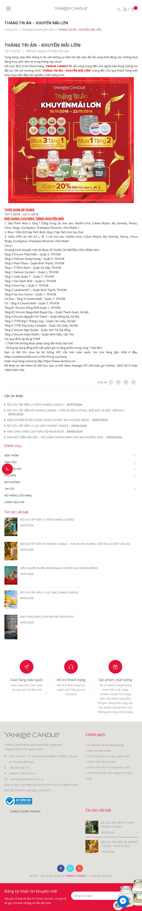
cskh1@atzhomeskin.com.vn (26, 779)
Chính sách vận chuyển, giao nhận (108, 756)
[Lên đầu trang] (137, 901)
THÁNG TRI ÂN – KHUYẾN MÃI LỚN (42, 45)
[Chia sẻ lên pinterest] (126, 382)
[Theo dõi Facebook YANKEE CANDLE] (61, 868)
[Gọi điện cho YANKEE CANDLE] (79, 868)
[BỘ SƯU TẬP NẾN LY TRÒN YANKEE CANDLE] (91, 827)
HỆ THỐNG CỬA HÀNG (18, 495)
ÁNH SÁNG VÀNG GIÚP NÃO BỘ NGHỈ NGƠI (35, 431)
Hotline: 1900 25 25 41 (23, 773)
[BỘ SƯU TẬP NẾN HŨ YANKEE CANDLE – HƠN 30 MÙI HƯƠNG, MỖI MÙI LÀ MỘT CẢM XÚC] (91, 846)
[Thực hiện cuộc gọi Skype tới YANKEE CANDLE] (70, 868)
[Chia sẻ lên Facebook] (111, 382)
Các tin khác (13, 396)
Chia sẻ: (102, 382)
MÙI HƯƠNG (12, 482)
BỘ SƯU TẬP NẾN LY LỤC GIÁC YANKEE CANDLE (37, 426)
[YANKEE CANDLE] (32, 735)
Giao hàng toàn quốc (26, 680)
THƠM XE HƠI (12, 469)
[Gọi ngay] (7, 469)
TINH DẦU (10, 462)
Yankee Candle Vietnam (25, 811)
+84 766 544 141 (19, 767)
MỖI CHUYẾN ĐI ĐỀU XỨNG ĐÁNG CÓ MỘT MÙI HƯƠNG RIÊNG (48, 420)
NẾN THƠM (11, 455)
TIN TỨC (9, 489)
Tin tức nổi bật (16, 512)
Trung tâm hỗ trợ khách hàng (105, 745)
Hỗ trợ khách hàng (71, 680)
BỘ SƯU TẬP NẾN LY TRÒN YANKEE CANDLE (35, 404)
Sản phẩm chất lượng (115, 680)
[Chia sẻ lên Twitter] (118, 382)
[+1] (133, 382)
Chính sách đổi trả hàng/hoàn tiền (108, 767)
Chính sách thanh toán (101, 761)
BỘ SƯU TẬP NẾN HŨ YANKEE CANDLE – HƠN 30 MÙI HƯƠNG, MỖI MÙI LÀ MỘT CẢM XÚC (65, 410)
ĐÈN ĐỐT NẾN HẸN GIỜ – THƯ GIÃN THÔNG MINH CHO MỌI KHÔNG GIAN (55, 437)
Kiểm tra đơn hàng (99, 750)
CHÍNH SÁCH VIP (14, 502)
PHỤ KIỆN (10, 475)
